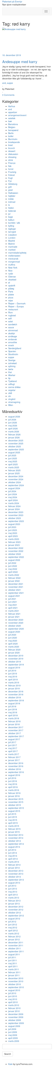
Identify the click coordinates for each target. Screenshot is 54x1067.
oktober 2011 (14, 948)
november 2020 (15, 622)
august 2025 (14, 452)
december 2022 (15, 547)
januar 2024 (14, 509)
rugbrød (12, 315)
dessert (11, 151)
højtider (11, 195)
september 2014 (16, 843)
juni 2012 (12, 924)
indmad (11, 201)
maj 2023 (12, 533)
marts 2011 (13, 969)
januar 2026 (14, 437)
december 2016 (15, 763)
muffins (11, 264)
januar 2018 (14, 724)
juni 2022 (12, 565)
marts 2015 (13, 825)
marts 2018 (13, 718)
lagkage (12, 228)
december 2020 (15, 619)
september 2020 (16, 628)
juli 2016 (12, 778)
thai (10, 372)
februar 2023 (14, 542)
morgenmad (14, 261)
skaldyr (11, 333)
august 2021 (14, 595)
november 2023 (15, 515)
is (9, 204)
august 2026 (14, 416)
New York (12, 267)
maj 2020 (12, 640)
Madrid (11, 240)
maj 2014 (12, 855)
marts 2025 (13, 467)
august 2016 (14, 775)
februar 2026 (14, 434)
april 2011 (13, 966)
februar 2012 (14, 936)
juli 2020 (12, 634)
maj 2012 (12, 927)
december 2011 (15, 942)
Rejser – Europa (16, 306)
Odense (12, 276)
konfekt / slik (14, 222)
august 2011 (14, 954)
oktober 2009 (14, 1020)
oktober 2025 (14, 446)
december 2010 (15, 978)
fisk (9, 165)
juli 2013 (12, 885)
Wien (10, 405)
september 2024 (16, 485)
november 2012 (15, 909)
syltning (11, 366)
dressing (12, 157)
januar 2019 (14, 688)
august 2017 (14, 739)
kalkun (11, 219)
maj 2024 (12, 497)
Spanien (12, 351)
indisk (11, 198)
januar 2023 (14, 545)
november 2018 (15, 694)
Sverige (11, 360)
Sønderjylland (14, 348)
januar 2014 (14, 867)
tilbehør (11, 375)
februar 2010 (14, 1008)
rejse (10, 300)
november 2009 (15, 1017)
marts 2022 (13, 574)
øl (9, 282)
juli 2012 (12, 921)
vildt (10, 393)
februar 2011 (14, 972)
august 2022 (14, 559)
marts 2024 (13, 503)
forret (10, 168)
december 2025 (15, 440)
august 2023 (14, 524)
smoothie (12, 342)
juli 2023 (12, 527)
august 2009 (14, 1026)
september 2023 (16, 521)
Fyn (10, 180)
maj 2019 (12, 676)
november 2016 (15, 766)
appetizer (12, 112)
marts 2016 (13, 790)
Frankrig (12, 171)
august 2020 (14, 631)
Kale (10, 1064)
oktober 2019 (14, 661)
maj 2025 (12, 461)
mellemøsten (14, 255)
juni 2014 (12, 852)
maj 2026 (12, 425)
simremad (13, 330)
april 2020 (13, 643)
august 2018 (14, 703)
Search (7, 1053)
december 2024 (15, 476)
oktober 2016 (14, 769)
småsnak (12, 339)
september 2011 (16, 951)
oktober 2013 (14, 876)
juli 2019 (12, 670)
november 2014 (15, 837)
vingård (11, 399)
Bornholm (12, 139)
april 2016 (13, 787)
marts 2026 (13, 431)
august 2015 (14, 810)
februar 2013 (14, 900)
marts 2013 (13, 897)
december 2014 (15, 834)
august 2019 (14, 667)
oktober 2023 (14, 518)
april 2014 (13, 858)
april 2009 (13, 1038)
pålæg (11, 288)
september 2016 (16, 772)
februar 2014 (14, 864)
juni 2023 (12, 530)
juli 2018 (12, 706)
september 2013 (16, 879)
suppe (10, 82)
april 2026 (13, 428)
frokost (11, 174)
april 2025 (13, 464)
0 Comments (8, 94)
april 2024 (13, 500)
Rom (10, 312)
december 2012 (15, 906)
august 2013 (14, 882)
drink (10, 160)
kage (10, 216)
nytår (10, 273)
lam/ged (12, 231)
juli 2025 (12, 455)
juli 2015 (12, 813)
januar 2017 (14, 760)
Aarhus (11, 106)
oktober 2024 (14, 482)
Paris (10, 291)
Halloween (13, 192)
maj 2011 (12, 963)
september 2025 (16, 449)
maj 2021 (12, 604)
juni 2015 (12, 816)
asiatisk (11, 118)
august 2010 (14, 990)
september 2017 (16, 736)
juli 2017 (12, 742)
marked (11, 249)
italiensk (12, 210)
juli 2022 (12, 562)
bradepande (14, 142)
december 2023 (15, 512)
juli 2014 (12, 849)
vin (9, 396)
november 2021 (15, 586)
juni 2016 (12, 781)
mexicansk (13, 258)
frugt (10, 177)
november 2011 (15, 945)
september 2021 (16, 592)
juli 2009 (12, 1029)
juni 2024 (12, 494)
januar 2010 (14, 1011)
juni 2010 (12, 996)
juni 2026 (12, 422)
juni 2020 (12, 637)
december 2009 (15, 1014)
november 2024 (15, 479)
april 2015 (13, 822)
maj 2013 (12, 891)
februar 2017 (14, 757)
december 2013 (15, 870)
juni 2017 (12, 745)
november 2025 (15, 443)
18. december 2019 (11, 55)
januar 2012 (14, 939)
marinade (12, 246)
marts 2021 (13, 610)
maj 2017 (12, 748)
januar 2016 (14, 795)
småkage (12, 336)
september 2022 (16, 556)
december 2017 (15, 727)
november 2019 (15, 658)
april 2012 (13, 930)
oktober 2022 (14, 553)
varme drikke (14, 387)
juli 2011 (12, 957)
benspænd (13, 130)
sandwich (12, 324)
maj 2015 (12, 819)
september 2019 (16, 664)
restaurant (13, 309)
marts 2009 (13, 1041)
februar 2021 (14, 613)
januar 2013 (14, 903)
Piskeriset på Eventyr (12, 1)
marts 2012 (13, 933)
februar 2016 (14, 793)
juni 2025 (12, 458)
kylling (11, 225)
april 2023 (13, 536)
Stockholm (13, 354)
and (4, 82)
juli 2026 (12, 419)
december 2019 (15, 655)
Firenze (11, 162)
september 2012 (16, 915)
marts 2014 (13, 861)
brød (10, 145)
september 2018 (16, 700)
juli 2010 (12, 993)
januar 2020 (14, 652)
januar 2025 (14, 473)
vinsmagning (14, 402)
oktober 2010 (14, 984)
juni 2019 (12, 673)
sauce (11, 327)
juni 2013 (12, 888)
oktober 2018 (14, 697)
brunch (11, 148)
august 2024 (14, 488)
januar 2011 (14, 975)
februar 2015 (14, 828)
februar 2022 (14, 577)
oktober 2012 (14, 912)
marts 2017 (13, 754)
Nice (10, 270)
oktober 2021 (14, 589)
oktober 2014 (14, 840)
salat (10, 321)
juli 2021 (12, 598)
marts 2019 (13, 682)
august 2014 (14, 846)
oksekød (12, 279)
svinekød (12, 363)
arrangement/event (17, 115)
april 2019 (13, 679)
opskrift (11, 285)
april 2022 (13, 571)
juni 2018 (12, 709)
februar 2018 (14, 721)
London (11, 237)
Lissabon (12, 234)
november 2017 (15, 730)
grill (10, 186)
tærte (10, 369)
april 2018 (13, 715)
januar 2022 (14, 580)
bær (10, 121)
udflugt (11, 384)
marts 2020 (13, 646)
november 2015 (15, 801)
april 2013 (13, 894)
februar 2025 (14, 470)
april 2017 (13, 751)
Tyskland (12, 381)
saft (10, 318)
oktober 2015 (14, 804)
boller (11, 136)
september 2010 (16, 987)
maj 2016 (12, 784)
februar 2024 (14, 506)
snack (11, 345)
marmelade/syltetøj (17, 252)
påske (11, 294)
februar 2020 (14, 649)
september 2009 (16, 1023)
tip (9, 378)
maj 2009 (12, 1035)
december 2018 (15, 691)
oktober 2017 (14, 733)
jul (9, 213)
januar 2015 (14, 831)
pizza (10, 297)
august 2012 (14, 918)
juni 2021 (12, 601)
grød (10, 189)
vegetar (11, 390)
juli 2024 (12, 491)
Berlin (11, 133)
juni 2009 (12, 1032)
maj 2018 (12, 712)
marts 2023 (13, 539)
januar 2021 (14, 616)
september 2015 (16, 807)
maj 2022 (12, 568)
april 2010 (13, 1002)
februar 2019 (14, 685)
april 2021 (13, 607)
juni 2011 (12, 960)
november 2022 (15, 550)
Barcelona (13, 124)
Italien (11, 207)
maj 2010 (12, 999)
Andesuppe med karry (19, 61)
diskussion (13, 154)
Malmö (11, 243)
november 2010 (15, 981)
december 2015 (15, 798)
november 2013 (15, 873)
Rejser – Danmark (17, 303)
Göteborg (12, 183)
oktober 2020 (14, 625)
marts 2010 (13, 1005)
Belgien (11, 127)
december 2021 (15, 583)
